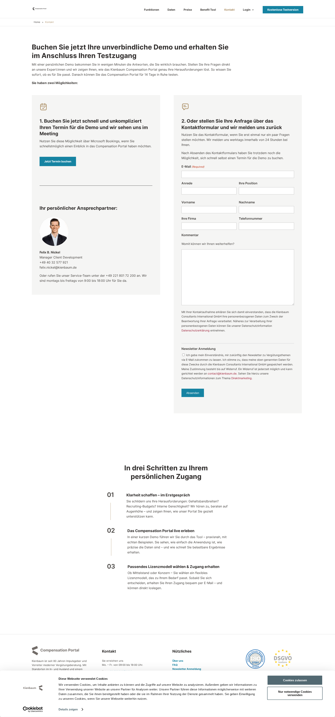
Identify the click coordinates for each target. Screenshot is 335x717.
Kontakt (229, 9)
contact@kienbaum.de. (222, 373)
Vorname (188, 202)
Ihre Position (248, 183)
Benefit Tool (208, 9)
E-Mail (192, 166)
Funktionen (151, 9)
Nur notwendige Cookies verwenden (295, 693)
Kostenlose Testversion (283, 9)
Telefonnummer (250, 218)
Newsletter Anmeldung (186, 668)
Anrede (186, 183)
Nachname (247, 202)
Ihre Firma (188, 218)
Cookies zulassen (295, 680)
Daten (171, 9)
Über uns (177, 660)
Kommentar (190, 235)
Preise (188, 9)
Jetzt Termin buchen (57, 161)
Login (246, 9)
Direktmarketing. (241, 378)
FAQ (175, 664)
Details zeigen (68, 709)
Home (37, 22)
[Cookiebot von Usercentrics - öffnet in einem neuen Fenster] (33, 709)
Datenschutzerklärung (195, 330)
